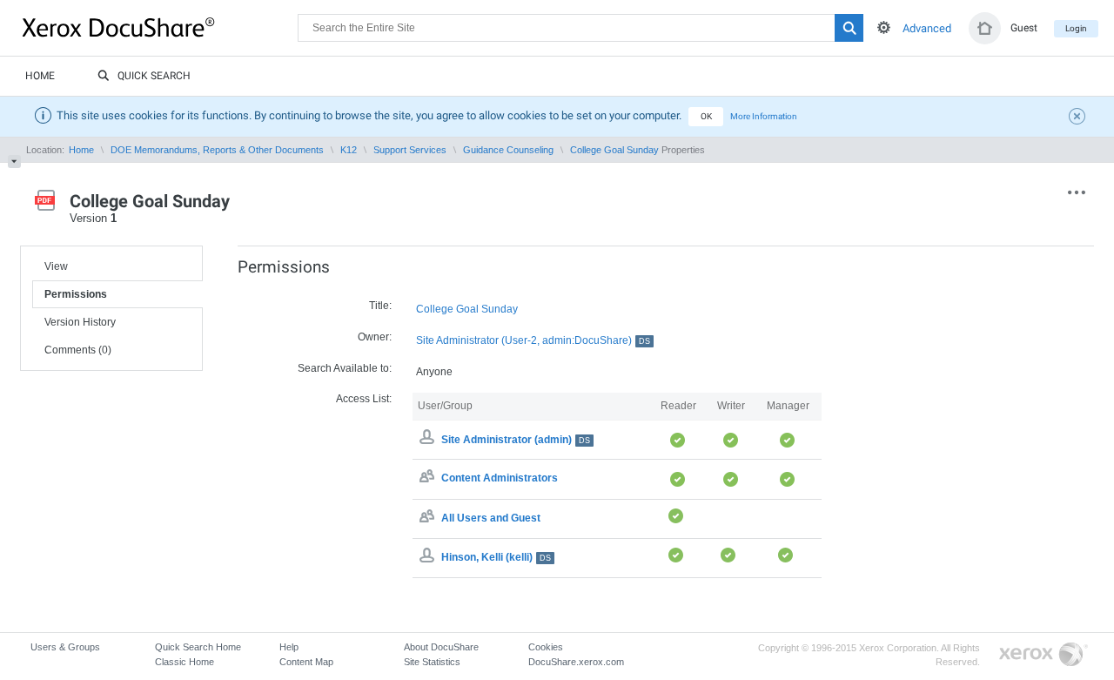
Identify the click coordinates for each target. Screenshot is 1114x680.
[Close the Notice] (1079, 118)
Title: (380, 306)
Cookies (545, 647)
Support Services (409, 150)
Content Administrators (499, 479)
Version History (80, 322)
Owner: (375, 337)
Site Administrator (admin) (515, 440)
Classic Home (184, 661)
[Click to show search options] (883, 27)
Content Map (306, 661)
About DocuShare (441, 647)
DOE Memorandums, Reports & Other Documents (217, 150)
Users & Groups (65, 647)
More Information (763, 116)
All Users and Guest (490, 518)
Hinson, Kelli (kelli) (496, 557)
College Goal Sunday (614, 150)
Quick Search (154, 76)
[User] (429, 557)
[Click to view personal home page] (985, 28)
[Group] (429, 479)
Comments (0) (77, 350)
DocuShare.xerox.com (576, 661)
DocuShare (160, 27)
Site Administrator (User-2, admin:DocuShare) (533, 340)
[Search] (849, 28)
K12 (348, 150)
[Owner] (429, 440)
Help (289, 647)
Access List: (364, 399)
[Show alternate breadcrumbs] (14, 161)
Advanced (927, 28)
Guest (1023, 28)
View (56, 266)
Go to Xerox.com (1043, 655)
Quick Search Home (198, 647)
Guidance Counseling (508, 150)
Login (1076, 28)
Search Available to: (345, 368)
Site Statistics (432, 661)
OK (706, 116)
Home (40, 76)
